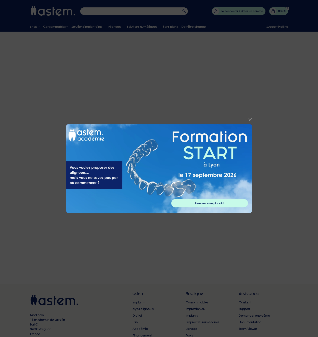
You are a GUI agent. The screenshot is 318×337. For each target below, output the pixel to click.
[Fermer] (250, 119)
